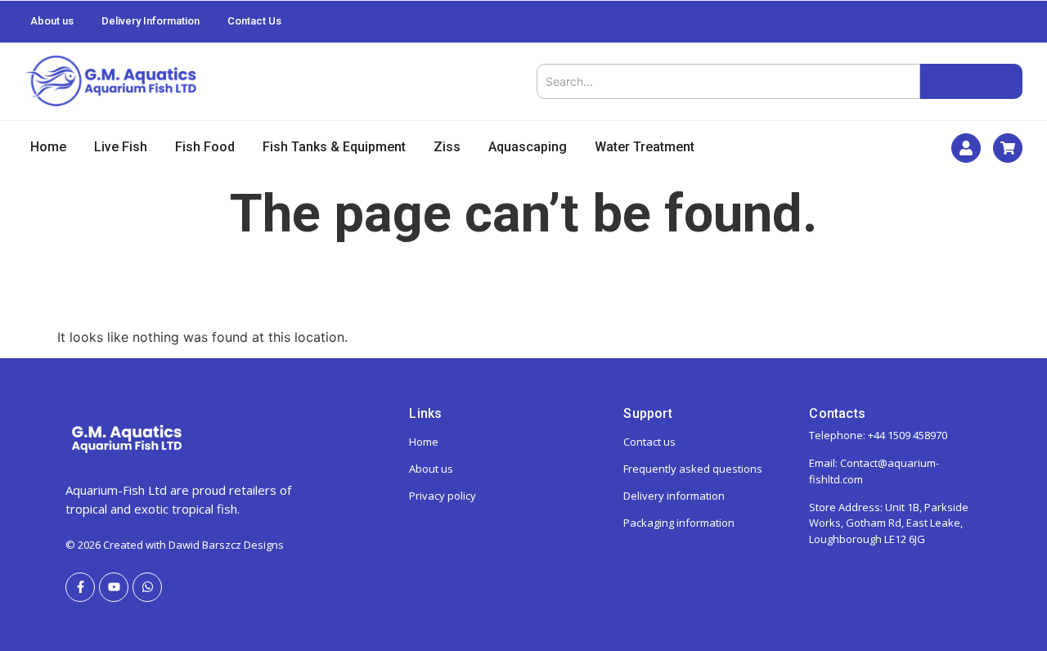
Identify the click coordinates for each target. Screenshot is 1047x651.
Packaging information (679, 522)
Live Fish (120, 147)
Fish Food (205, 147)
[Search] (971, 81)
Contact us (649, 441)
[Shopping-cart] (1007, 148)
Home (48, 147)
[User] (966, 148)
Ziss (447, 147)
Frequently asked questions (692, 468)
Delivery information (674, 495)
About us (52, 21)
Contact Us (254, 21)
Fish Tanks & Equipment (334, 147)
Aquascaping (527, 147)
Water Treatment (644, 147)
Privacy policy (442, 495)
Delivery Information (150, 21)
